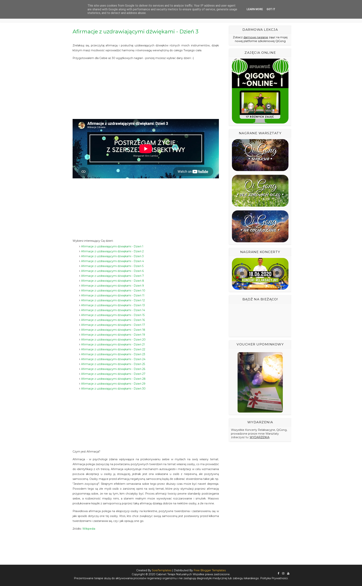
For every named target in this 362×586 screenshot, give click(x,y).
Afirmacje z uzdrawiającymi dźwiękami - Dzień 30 (113, 388)
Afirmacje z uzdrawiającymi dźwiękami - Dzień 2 (112, 251)
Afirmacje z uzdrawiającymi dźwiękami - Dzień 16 (113, 320)
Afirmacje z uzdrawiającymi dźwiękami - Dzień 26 (113, 369)
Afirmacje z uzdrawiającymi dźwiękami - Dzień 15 (113, 315)
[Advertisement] (146, 89)
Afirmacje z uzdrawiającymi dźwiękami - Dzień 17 (113, 325)
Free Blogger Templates (210, 570)
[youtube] (288, 573)
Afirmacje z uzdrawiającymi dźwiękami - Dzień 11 (112, 295)
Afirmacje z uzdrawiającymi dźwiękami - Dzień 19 (113, 334)
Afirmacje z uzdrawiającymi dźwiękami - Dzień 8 (112, 280)
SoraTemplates (161, 570)
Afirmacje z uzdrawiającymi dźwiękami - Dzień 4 (112, 261)
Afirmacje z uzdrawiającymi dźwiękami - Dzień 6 (112, 271)
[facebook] (278, 573)
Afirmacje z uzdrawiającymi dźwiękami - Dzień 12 (113, 300)
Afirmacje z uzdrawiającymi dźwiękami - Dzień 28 (113, 378)
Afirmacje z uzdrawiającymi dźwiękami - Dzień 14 (113, 310)
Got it (271, 9)
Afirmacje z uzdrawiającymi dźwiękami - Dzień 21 (113, 344)
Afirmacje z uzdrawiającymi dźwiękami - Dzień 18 (113, 329)
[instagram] (283, 573)
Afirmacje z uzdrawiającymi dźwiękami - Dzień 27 (113, 374)
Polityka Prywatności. (274, 578)
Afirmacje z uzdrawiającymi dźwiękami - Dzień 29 (113, 383)
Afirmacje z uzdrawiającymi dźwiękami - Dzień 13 (113, 305)
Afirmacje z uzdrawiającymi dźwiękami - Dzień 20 (113, 339)
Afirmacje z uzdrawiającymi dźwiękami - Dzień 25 (113, 364)
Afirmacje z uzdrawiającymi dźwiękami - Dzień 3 (112, 256)
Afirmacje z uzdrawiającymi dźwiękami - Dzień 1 (112, 246)
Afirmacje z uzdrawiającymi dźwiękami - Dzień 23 (113, 354)
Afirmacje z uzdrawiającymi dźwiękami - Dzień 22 (113, 349)
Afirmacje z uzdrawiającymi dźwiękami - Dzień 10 (113, 290)
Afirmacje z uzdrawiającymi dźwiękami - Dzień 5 (112, 266)
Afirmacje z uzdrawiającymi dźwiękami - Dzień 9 (112, 285)
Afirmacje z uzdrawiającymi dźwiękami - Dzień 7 (112, 276)
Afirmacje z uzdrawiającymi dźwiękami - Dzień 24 (113, 359)
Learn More (255, 9)
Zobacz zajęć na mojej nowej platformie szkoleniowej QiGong (260, 39)
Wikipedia (88, 528)
